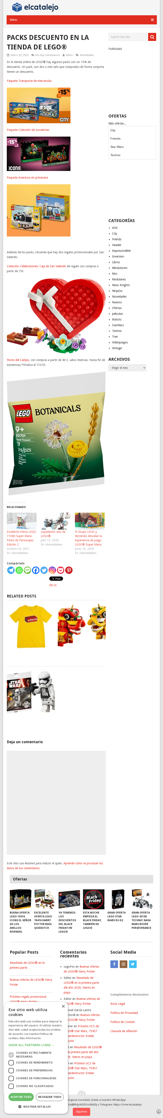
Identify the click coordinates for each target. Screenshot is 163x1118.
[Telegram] (11, 570)
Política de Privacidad (124, 1012)
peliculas (117, 313)
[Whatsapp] (19, 570)
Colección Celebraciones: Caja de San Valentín (36, 266)
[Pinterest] (69, 570)
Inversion (118, 256)
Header (116, 245)
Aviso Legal (117, 1003)
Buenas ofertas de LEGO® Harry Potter (31, 982)
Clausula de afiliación (123, 1031)
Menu (13, 19)
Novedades (87, 55)
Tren (115, 336)
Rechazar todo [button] (49, 1097)
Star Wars (117, 146)
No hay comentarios (47, 55)
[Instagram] (52, 570)
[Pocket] (60, 570)
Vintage (117, 348)
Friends (115, 138)
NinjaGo (117, 290)
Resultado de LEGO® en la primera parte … (27, 965)
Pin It (52, 585)
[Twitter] (44, 570)
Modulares (119, 279)
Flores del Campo (18, 360)
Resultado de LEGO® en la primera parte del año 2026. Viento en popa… (83, 1052)
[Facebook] (35, 570)
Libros (116, 262)
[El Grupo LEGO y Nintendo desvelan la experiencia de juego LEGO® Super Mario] (90, 521)
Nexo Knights (121, 285)
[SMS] (27, 570)
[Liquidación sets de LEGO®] (56, 521)
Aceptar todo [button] (21, 1097)
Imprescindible (121, 250)
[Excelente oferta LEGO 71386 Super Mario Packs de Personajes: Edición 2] (22, 521)
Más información (30, 1038)
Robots (116, 319)
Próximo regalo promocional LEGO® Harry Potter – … (28, 999)
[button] (36, 1044)
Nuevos (117, 302)
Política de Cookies (122, 1022)
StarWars (118, 325)
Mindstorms (119, 268)
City (112, 130)
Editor (69, 55)
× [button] (63, 1006)
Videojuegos (120, 342)
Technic (115, 155)
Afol (114, 227)
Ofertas (117, 308)
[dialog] (36, 1058)
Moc (115, 273)
